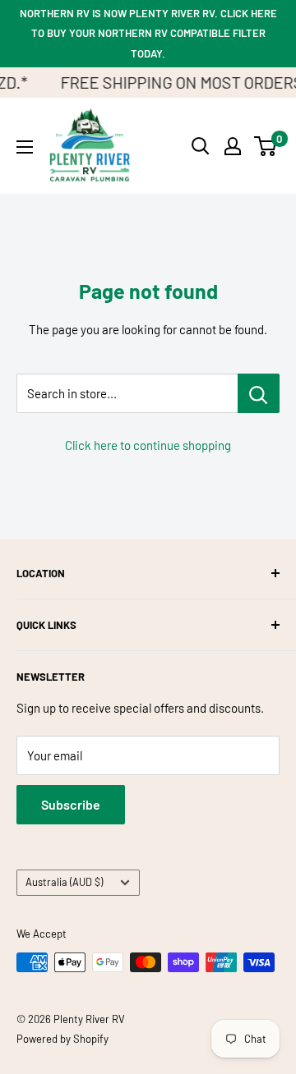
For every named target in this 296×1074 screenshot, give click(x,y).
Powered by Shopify (62, 1038)
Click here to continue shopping (148, 445)
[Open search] (201, 146)
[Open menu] (24, 147)
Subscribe (70, 804)
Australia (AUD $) (64, 881)
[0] (266, 146)
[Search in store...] (259, 393)
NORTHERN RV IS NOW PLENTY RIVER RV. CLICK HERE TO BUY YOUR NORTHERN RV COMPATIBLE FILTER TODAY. (148, 33)
